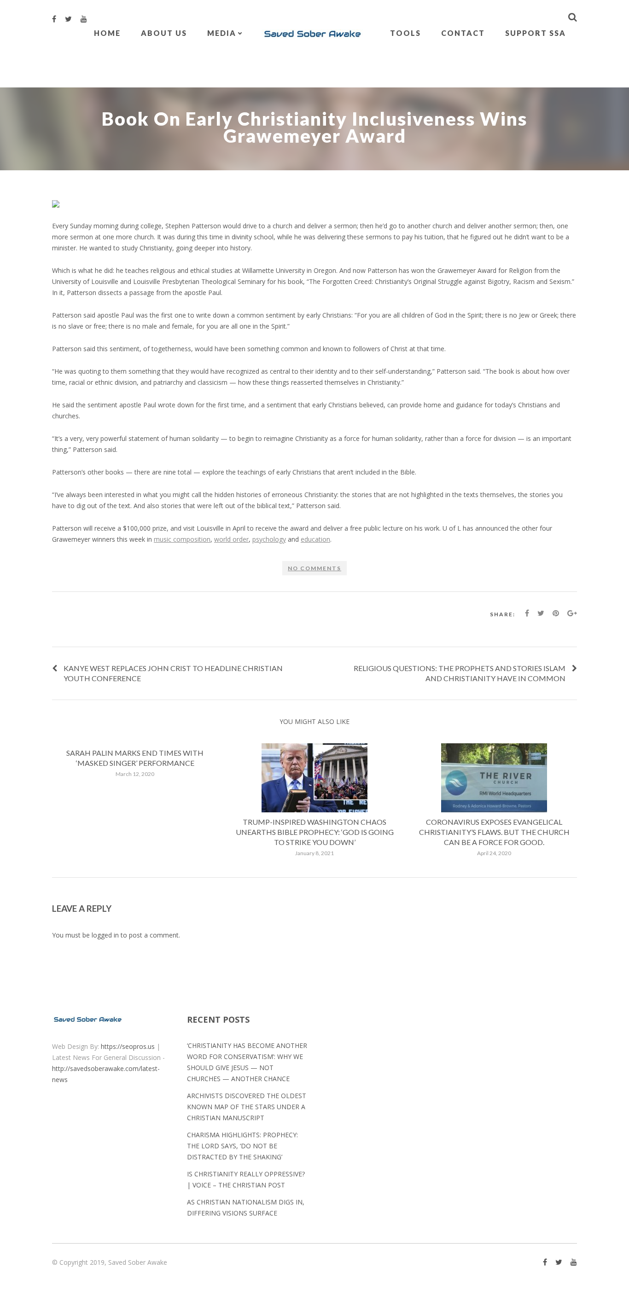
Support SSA (535, 33)
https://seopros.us (128, 1046)
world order (231, 539)
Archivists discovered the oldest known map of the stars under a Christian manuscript (246, 1106)
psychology (269, 539)
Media (221, 33)
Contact (463, 33)
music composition (182, 539)
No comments (314, 568)
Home (107, 33)
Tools (405, 33)
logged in (105, 935)
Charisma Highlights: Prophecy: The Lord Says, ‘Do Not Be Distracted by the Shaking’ (242, 1145)
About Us (164, 33)
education (315, 539)
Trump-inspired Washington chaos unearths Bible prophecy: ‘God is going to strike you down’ (315, 831)
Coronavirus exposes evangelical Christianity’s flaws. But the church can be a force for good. (494, 831)
